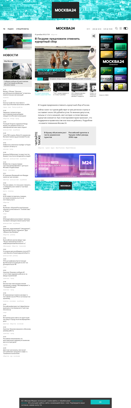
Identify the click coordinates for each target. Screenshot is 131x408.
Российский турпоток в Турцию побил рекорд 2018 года (79, 134)
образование (7, 246)
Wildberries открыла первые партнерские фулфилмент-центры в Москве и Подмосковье (15, 166)
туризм (5, 344)
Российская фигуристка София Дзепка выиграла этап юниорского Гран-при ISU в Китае (16, 308)
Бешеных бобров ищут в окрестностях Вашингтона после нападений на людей (16, 155)
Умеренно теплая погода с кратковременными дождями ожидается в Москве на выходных (14, 114)
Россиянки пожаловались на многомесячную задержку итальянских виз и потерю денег (16, 340)
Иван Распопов (60, 148)
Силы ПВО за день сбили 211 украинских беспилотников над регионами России (16, 136)
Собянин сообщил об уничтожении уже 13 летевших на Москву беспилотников (16, 83)
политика (6, 97)
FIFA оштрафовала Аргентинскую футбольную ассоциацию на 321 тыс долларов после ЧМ (15, 262)
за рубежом (16, 130)
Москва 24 (65, 28)
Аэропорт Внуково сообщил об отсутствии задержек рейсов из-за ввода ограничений (15, 274)
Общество (54, 35)
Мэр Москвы (8, 61)
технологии (22, 246)
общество (6, 118)
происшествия (7, 130)
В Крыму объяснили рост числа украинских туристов (55, 134)
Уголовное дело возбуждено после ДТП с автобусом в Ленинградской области (16, 252)
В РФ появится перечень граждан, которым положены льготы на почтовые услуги (14, 198)
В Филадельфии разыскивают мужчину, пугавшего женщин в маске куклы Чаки (16, 220)
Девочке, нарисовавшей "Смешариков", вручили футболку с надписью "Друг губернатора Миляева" (16, 230)
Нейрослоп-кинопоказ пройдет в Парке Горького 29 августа (16, 146)
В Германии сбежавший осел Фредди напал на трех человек (15, 176)
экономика (11, 170)
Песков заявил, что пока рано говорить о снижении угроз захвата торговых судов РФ (16, 186)
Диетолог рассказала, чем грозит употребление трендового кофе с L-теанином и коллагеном (15, 352)
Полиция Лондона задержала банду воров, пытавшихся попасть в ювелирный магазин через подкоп (15, 125)
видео (53, 148)
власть (5, 191)
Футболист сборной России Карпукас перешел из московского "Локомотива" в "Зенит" (16, 209)
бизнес (5, 170)
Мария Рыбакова (71, 148)
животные (6, 158)
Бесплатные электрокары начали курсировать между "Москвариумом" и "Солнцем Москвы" (16, 285)
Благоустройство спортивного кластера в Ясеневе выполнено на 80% (16, 104)
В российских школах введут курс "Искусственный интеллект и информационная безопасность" (14, 241)
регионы (12, 234)
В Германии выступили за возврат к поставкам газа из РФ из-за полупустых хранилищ (16, 297)
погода (12, 118)
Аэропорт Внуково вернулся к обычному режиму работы (17, 330)
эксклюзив (20, 324)
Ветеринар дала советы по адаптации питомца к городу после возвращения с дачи (16, 319)
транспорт (6, 278)
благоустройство (17, 107)
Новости (10, 55)
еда (11, 356)
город (5, 107)
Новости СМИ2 (39, 180)
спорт (9, 107)
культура (6, 149)
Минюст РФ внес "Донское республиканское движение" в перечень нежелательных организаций (17, 93)
